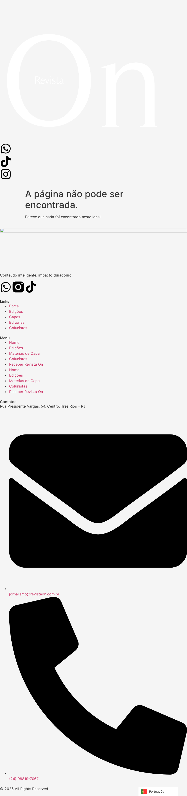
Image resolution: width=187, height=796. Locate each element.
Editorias (16, 322)
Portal (14, 306)
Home (14, 342)
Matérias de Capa (24, 353)
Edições (16, 311)
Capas (14, 317)
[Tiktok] (30, 287)
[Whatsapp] (5, 287)
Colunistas (18, 328)
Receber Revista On (26, 364)
